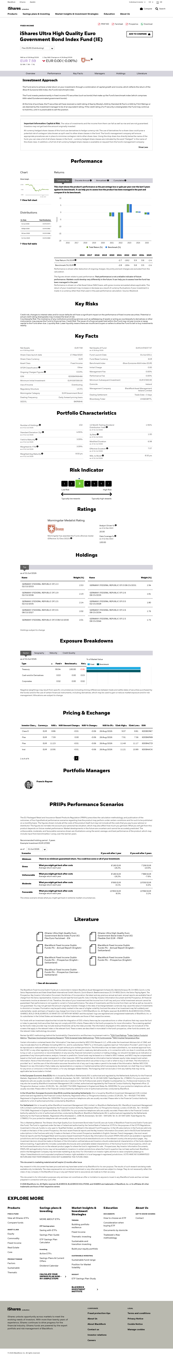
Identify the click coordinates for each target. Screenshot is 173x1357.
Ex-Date (23, 220)
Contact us (93, 1330)
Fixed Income (14, 1243)
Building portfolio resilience (80, 1226)
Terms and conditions (139, 1313)
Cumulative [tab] (119, 181)
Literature (142, 74)
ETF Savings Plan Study (84, 1279)
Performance (54, 74)
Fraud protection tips (99, 1313)
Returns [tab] (59, 172)
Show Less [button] (143, 147)
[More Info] (92, 59)
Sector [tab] (26, 653)
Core (10, 1252)
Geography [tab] (39, 653)
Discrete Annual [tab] (82, 181)
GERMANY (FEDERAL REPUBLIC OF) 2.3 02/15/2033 (40, 585)
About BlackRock (97, 1324)
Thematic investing (81, 1237)
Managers (100, 74)
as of (22, 849)
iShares (23, 2)
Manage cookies (136, 1330)
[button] (156, 8)
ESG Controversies (103, 1038)
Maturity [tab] (53, 653)
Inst (23, 750)
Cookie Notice (135, 1324)
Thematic (12, 1273)
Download (148, 24)
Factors (11, 1263)
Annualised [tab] (101, 181)
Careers (92, 1340)
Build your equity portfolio (85, 1249)
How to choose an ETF (115, 1218)
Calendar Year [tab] (63, 181)
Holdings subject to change (32, 630)
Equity (11, 1234)
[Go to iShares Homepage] (18, 8)
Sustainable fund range (84, 1260)
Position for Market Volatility (81, 1266)
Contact (140, 1218)
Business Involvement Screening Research (45, 1038)
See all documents (47, 983)
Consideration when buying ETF (114, 1224)
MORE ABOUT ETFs (50, 1219)
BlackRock (11, 2)
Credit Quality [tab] (69, 653)
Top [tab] (24, 567)
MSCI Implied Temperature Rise (125, 1038)
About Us (92, 1319)
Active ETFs (45, 1254)
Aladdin (33, 2)
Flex (24, 737)
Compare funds (15, 1223)
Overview (30, 74)
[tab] (35, 187)
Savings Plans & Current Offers (52, 1259)
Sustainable (14, 1268)
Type (24, 664)
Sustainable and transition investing (81, 1242)
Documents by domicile (116, 1230)
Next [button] (79, 758)
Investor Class (28, 726)
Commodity (13, 1238)
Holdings (120, 74)
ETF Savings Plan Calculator (48, 1241)
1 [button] (76, 758)
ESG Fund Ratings (118, 1035)
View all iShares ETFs (18, 1218)
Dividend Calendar (49, 1266)
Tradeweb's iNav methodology (112, 1236)
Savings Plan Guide (49, 1235)
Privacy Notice (135, 1319)
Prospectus (133, 24)
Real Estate (13, 1248)
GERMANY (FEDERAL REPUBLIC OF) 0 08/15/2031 (113, 585)
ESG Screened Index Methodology (79, 1038)
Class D (25, 731)
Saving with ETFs (48, 1230)
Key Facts (78, 74)
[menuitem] (12, 14)
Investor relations (97, 1335)
